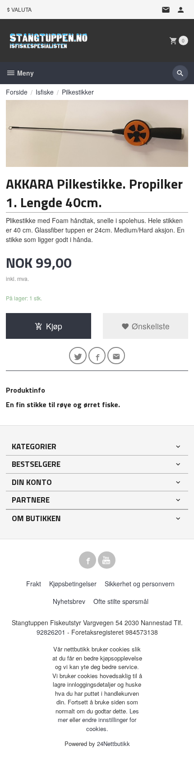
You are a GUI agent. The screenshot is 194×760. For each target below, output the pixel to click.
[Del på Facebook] (97, 356)
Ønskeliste (149, 326)
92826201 (51, 631)
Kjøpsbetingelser (73, 583)
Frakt (33, 583)
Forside (17, 91)
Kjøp (54, 326)
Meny (24, 72)
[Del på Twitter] (78, 356)
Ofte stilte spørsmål (120, 601)
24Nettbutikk (113, 743)
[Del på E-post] (116, 356)
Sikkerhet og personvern (140, 583)
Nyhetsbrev (69, 601)
